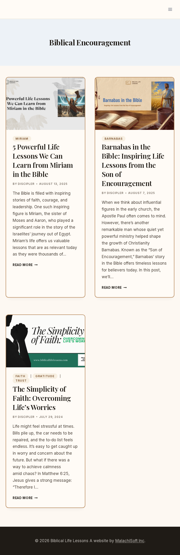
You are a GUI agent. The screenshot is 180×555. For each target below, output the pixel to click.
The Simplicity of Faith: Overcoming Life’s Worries (42, 398)
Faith (20, 376)
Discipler (26, 184)
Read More (25, 265)
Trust (21, 380)
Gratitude (45, 376)
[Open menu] (170, 9)
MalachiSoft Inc (129, 540)
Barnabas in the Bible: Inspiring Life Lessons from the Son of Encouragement (133, 165)
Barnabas (114, 138)
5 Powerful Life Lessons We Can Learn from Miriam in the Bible (43, 160)
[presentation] (45, 103)
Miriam (21, 138)
